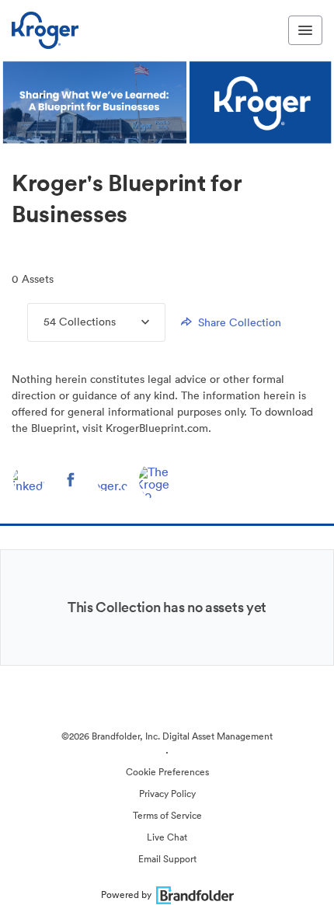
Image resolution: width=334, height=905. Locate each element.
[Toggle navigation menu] (305, 30)
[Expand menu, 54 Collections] (132, 322)
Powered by (126, 894)
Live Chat (167, 837)
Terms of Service (167, 815)
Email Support (167, 858)
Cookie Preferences (167, 771)
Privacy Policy (167, 793)
